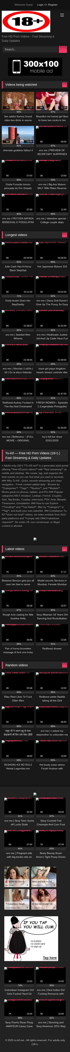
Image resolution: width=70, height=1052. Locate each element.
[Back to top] (59, 1041)
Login (40, 4)
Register (53, 4)
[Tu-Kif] (29, 22)
